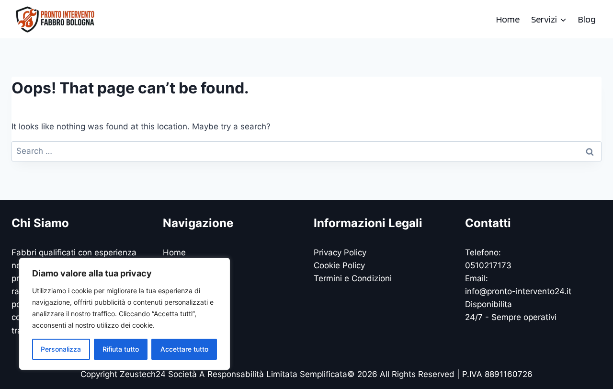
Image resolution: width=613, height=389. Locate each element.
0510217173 (488, 265)
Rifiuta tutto (120, 349)
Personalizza (61, 349)
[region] (124, 314)
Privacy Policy (340, 252)
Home (508, 19)
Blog (587, 19)
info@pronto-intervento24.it (518, 291)
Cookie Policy (339, 265)
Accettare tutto (184, 349)
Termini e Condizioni (353, 278)
